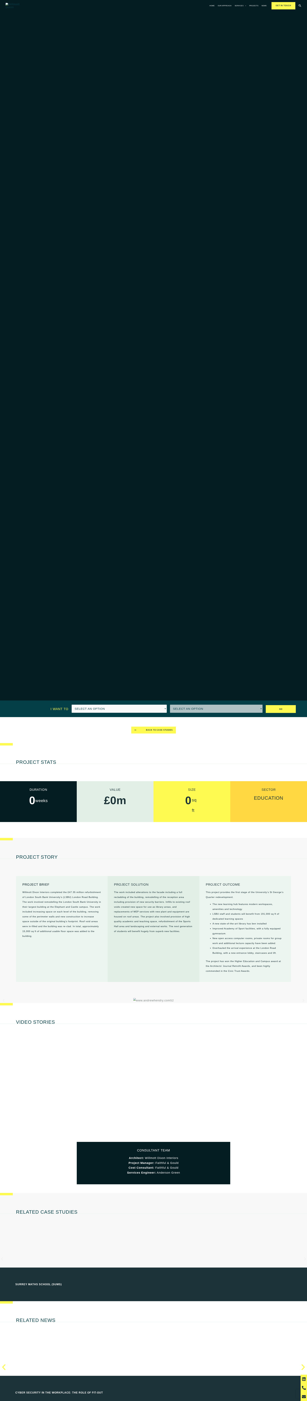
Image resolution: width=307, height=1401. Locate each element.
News (264, 6)
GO (280, 709)
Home (212, 6)
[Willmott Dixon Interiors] (14, 5)
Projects (253, 6)
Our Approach (225, 6)
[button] (245, 5)
